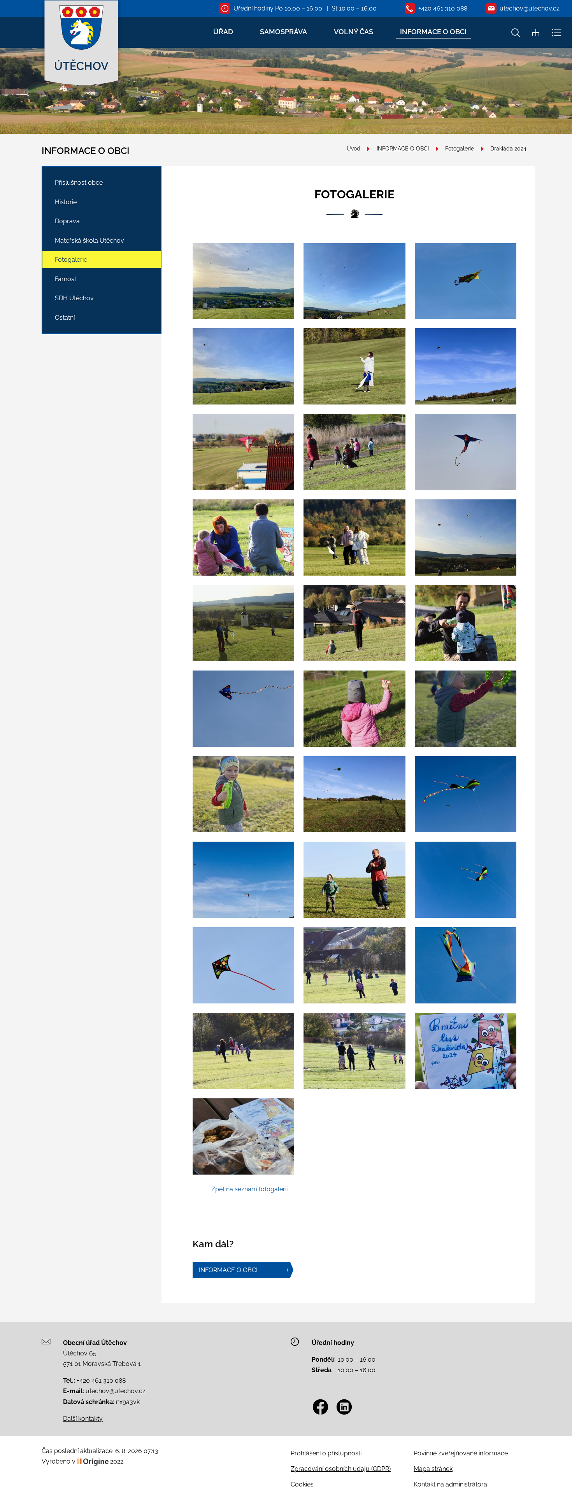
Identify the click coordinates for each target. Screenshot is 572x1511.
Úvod (353, 148)
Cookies (302, 1484)
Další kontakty (83, 1418)
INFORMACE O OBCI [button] (433, 32)
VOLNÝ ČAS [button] (353, 32)
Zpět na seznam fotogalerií (249, 1189)
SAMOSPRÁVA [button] (283, 32)
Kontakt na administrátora (450, 1484)
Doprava (67, 221)
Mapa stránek (433, 1468)
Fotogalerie (459, 148)
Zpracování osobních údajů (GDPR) (341, 1468)
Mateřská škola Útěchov (89, 240)
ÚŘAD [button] (223, 32)
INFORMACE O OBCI (403, 148)
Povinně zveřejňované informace (461, 1453)
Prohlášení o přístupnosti (326, 1453)
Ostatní (65, 317)
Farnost (65, 279)
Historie (66, 202)
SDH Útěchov (74, 298)
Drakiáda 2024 (508, 148)
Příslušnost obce (79, 182)
